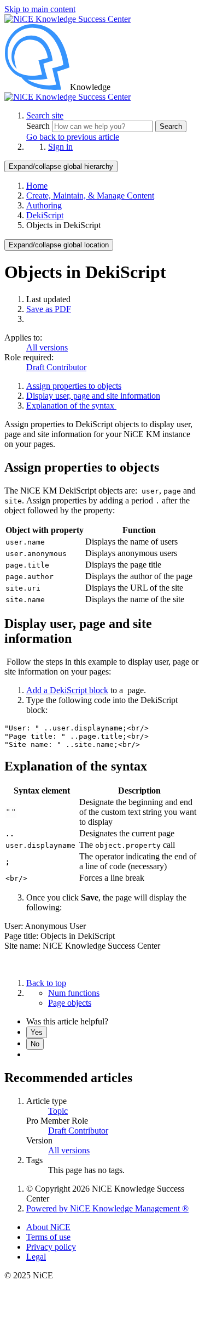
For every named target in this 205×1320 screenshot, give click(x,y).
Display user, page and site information (93, 395)
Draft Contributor (56, 367)
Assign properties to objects (73, 385)
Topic (58, 1110)
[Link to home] (67, 96)
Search (39, 126)
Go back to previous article (72, 136)
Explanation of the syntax (71, 405)
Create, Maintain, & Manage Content (90, 195)
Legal (36, 1256)
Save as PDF (48, 309)
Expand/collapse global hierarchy (61, 166)
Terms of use (48, 1237)
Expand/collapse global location (59, 245)
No (35, 1044)
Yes (37, 1032)
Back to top (46, 983)
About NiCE (48, 1227)
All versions (47, 347)
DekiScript (44, 215)
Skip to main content (39, 9)
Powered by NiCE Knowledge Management (107, 1208)
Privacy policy (51, 1246)
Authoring (44, 205)
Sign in (60, 146)
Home (37, 185)
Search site (44, 115)
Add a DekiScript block (67, 690)
